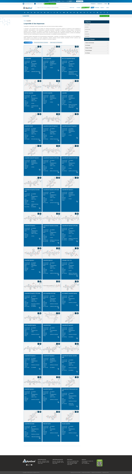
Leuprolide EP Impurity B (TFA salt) (70, 157)
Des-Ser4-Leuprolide (47, 92)
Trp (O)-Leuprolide (66, 423)
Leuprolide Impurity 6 (48, 260)
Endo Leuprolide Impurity (30, 325)
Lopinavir (86, 31)
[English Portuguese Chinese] (92, 3)
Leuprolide (64, 92)
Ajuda (107, 7)
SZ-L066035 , (71, 239)
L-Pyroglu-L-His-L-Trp (67, 260)
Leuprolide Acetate (29, 126)
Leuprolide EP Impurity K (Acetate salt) (50, 226)
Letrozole (86, 27)
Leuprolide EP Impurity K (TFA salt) (70, 225)
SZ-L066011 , (71, 336)
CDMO (92, 7)
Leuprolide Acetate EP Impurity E (69, 126)
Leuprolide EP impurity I (30, 225)
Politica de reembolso (86, 472)
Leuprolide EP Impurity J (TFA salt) (32, 293)
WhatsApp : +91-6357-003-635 (51, 3)
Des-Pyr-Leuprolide (29, 92)
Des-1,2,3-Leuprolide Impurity (68, 58)
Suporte (102, 7)
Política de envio (106, 472)
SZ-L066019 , (71, 370)
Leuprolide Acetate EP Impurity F (32, 157)
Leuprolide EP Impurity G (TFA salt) (51, 189)
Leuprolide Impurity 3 (48, 389)
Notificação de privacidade (75, 472)
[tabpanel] (66, 1)
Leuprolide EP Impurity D (48, 355)
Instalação (97, 7)
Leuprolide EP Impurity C (30, 355)
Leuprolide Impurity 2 (29, 389)
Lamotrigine (87, 36)
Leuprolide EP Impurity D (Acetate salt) (32, 190)
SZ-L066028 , (33, 206)
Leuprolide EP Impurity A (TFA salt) (51, 157)
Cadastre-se (99, 3)
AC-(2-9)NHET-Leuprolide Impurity (69, 293)
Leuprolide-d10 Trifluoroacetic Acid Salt (70, 390)
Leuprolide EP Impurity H (67, 189)
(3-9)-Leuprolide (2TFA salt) (49, 293)
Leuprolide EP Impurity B (67, 325)
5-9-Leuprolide (28, 58)
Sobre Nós (72, 7)
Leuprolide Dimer (47, 325)
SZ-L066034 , (33, 306)
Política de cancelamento (96, 472)
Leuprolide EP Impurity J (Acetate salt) (69, 356)
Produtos (78, 7)
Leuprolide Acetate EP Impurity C (50, 126)
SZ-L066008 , (33, 367)
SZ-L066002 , (52, 367)
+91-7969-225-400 (39, 3)
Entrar (106, 3)
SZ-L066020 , (52, 241)
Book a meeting (77, 1)
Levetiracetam (87, 29)
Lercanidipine (87, 24)
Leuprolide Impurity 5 (29, 260)
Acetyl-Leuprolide (47, 58)
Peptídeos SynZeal (85, 7)
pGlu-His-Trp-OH (47, 423)
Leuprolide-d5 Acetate (29, 423)
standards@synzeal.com (29, 3)
